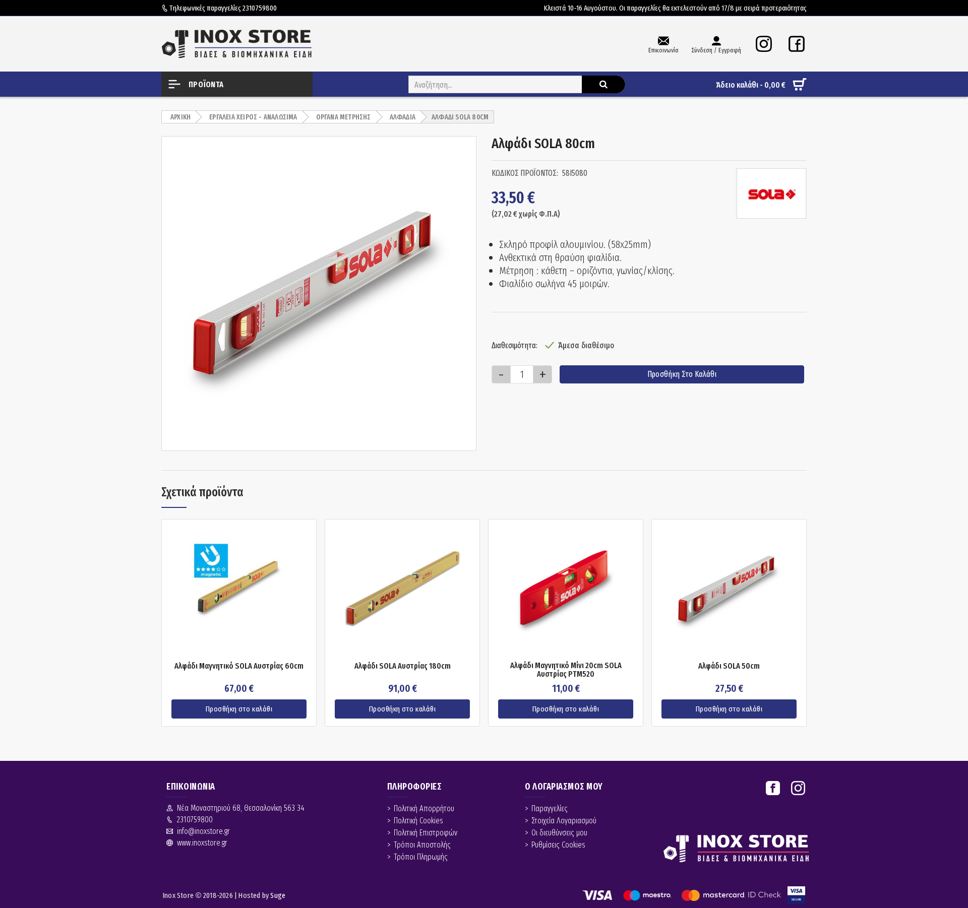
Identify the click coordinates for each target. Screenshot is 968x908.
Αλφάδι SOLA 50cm (729, 666)
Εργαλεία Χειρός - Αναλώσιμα (253, 117)
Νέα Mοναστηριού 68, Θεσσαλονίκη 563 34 (241, 808)
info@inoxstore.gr (203, 831)
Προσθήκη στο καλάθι (681, 374)
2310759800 (260, 8)
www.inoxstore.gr (202, 843)
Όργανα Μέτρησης (343, 117)
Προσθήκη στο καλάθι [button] (239, 709)
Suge (277, 895)
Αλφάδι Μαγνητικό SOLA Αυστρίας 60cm (239, 666)
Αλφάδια (402, 117)
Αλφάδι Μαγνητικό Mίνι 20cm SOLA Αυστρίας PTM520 (566, 670)
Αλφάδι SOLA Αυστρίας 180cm (402, 666)
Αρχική (180, 117)
